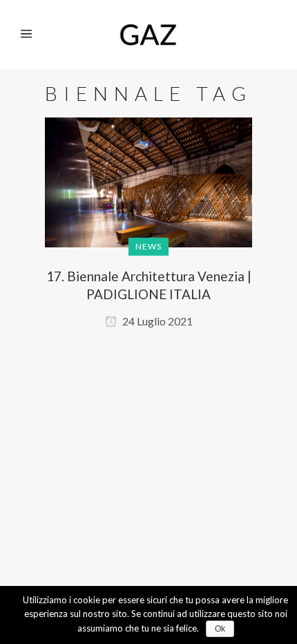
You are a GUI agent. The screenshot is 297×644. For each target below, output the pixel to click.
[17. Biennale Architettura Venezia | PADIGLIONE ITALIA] (148, 195)
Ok (220, 629)
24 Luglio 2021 (156, 321)
